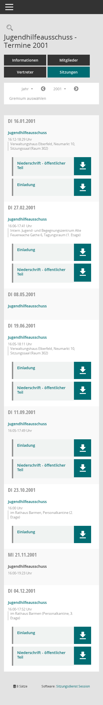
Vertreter (25, 72)
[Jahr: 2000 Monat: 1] (43, 89)
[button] (82, 166)
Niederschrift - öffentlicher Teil (41, 165)
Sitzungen (69, 72)
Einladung (26, 185)
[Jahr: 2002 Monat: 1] (76, 89)
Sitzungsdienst (73, 686)
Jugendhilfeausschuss (27, 132)
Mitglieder (68, 60)
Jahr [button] (26, 88)
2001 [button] (58, 88)
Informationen (25, 60)
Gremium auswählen (27, 98)
